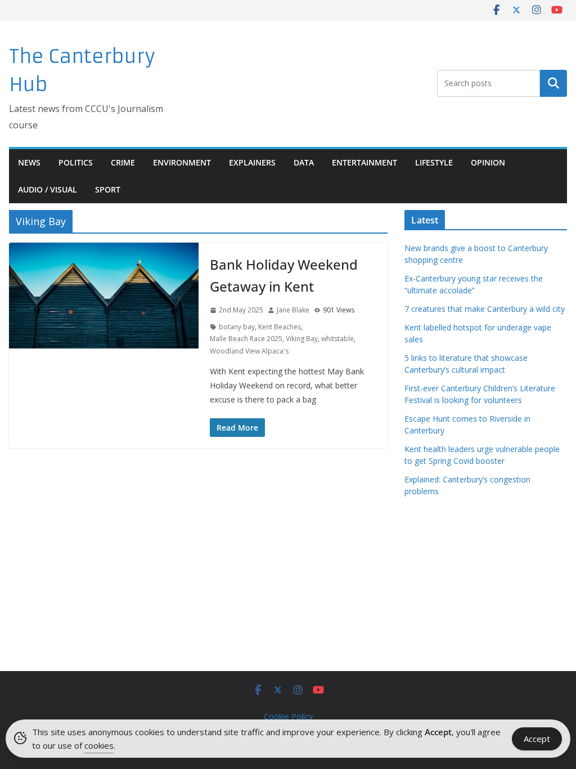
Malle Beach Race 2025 (246, 338)
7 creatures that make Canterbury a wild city (484, 308)
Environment (182, 162)
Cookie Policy (288, 716)
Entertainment (364, 162)
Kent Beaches (279, 327)
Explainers (252, 162)
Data (304, 162)
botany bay (237, 327)
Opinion (488, 162)
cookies (99, 745)
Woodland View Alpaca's (249, 351)
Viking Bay (302, 338)
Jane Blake (293, 310)
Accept (537, 738)
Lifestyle (434, 162)
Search (553, 83)
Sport (107, 189)
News (29, 162)
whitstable (337, 338)
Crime (123, 162)
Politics (75, 162)
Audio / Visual (47, 189)
